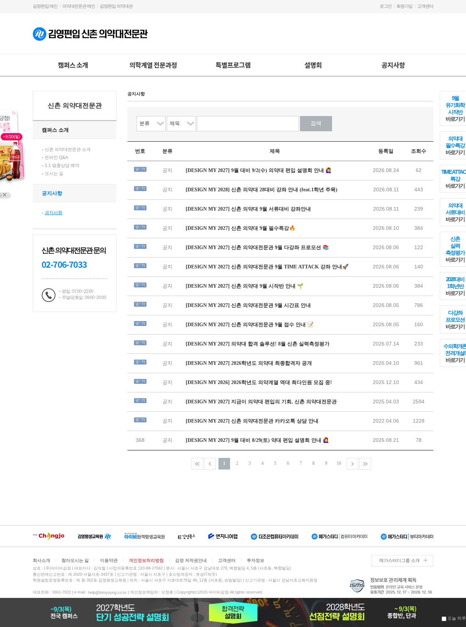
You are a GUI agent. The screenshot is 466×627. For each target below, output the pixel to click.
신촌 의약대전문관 (75, 105)
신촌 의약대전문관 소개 (68, 149)
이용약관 (109, 560)
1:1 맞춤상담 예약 (62, 165)
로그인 (386, 6)
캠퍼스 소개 (73, 64)
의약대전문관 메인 (78, 6)
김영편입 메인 (45, 6)
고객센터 (425, 6)
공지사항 (393, 64)
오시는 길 (54, 173)
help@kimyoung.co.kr (107, 592)
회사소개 (41, 560)
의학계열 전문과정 (153, 64)
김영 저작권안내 (191, 560)
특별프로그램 (233, 64)
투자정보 (255, 560)
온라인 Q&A (56, 157)
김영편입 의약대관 (116, 6)
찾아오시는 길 (75, 560)
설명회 (313, 64)
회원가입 (404, 6)
